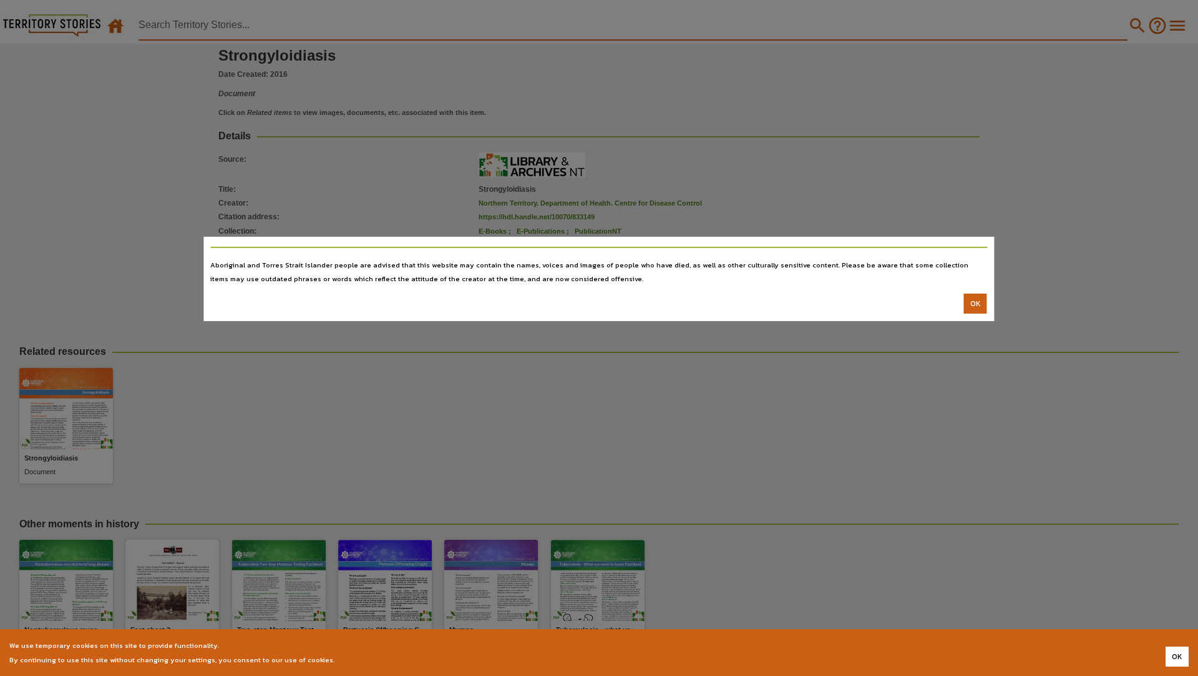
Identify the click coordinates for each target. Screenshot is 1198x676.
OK (975, 303)
